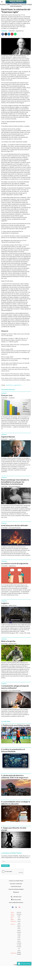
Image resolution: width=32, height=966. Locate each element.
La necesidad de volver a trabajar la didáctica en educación (15, 803)
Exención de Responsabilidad (16, 889)
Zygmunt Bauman (8, 437)
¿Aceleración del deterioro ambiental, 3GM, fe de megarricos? (14, 776)
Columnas (4, 31)
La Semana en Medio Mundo (11, 853)
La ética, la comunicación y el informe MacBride (13, 750)
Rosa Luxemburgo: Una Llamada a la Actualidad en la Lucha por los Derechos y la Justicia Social (15, 482)
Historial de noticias (16, 886)
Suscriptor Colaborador (16, 883)
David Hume (9, 385)
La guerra (5, 603)
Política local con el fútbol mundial (16, 725)
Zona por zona (6, 395)
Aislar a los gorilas (8, 641)
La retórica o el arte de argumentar (14, 563)
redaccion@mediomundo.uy (16, 902)
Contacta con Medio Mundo (16, 880)
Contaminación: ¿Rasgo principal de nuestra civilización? (15, 687)
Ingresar (17, 892)
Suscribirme (5, 865)
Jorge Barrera (17, 385)
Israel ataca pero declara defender (14, 525)
